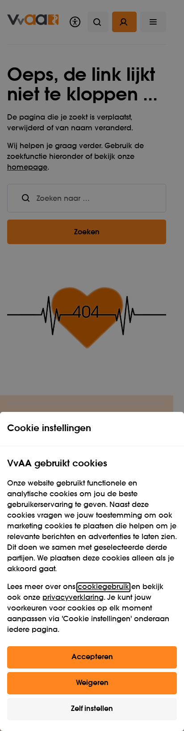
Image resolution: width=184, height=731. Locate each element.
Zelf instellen (92, 709)
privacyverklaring (73, 598)
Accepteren (92, 657)
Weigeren (92, 683)
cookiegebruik (103, 587)
